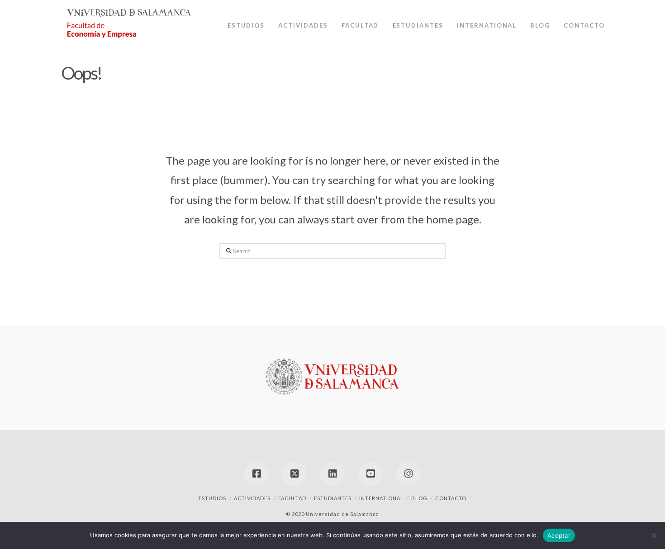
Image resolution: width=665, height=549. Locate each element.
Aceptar (558, 535)
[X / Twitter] (294, 474)
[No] (653, 535)
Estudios (212, 498)
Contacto (450, 498)
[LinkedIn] (332, 474)
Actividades (252, 498)
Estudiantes (333, 498)
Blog (419, 498)
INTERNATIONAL (381, 498)
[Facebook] (256, 474)
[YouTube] (370, 474)
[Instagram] (408, 474)
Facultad (292, 498)
